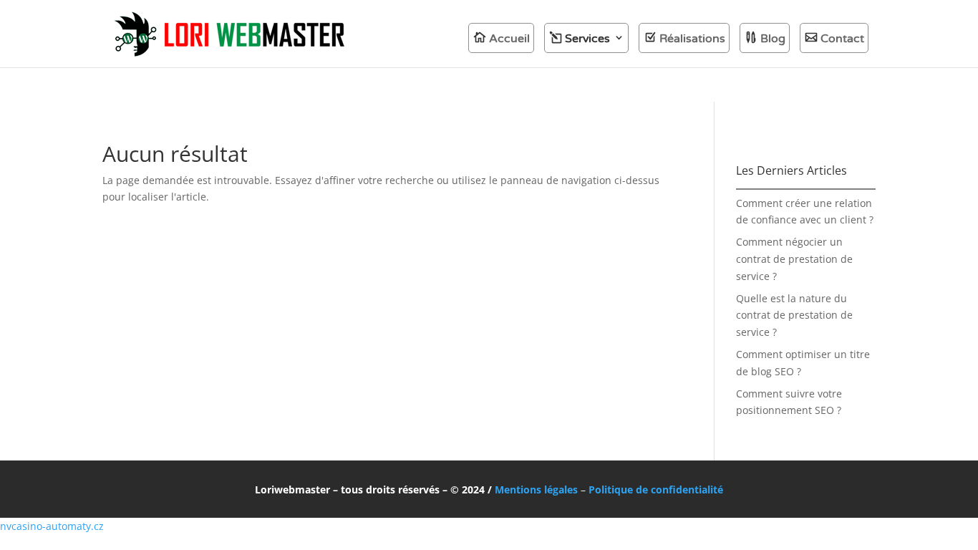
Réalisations (692, 39)
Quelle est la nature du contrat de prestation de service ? (794, 315)
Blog (772, 39)
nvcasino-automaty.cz (52, 526)
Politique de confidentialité (656, 489)
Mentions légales (536, 489)
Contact (842, 39)
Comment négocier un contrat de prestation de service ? (794, 259)
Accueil (509, 39)
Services (587, 39)
